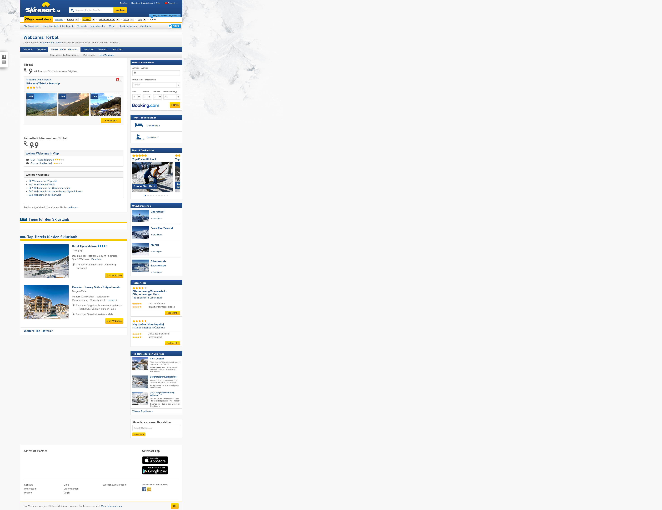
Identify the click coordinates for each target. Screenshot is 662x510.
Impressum (30, 488)
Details (95, 259)
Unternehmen (71, 488)
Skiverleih (102, 49)
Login (67, 492)
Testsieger (124, 3)
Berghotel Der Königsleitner (163, 377)
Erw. (134, 92)
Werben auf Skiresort (114, 484)
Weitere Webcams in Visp (42, 153)
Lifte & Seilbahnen (127, 26)
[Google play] (155, 473)
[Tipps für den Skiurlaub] (174, 26)
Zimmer (156, 92)
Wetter (112, 26)
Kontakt (28, 484)
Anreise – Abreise (140, 68)
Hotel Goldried (157, 359)
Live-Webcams (107, 55)
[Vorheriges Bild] (134, 176)
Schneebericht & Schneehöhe (64, 55)
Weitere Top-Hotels (37, 331)
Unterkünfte (146, 26)
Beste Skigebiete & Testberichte (58, 26)
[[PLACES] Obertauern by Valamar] (140, 398)
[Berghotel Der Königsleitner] (140, 381)
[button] (145, 105)
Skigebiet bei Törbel (51, 42)
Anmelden (139, 434)
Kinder (146, 92)
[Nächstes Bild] (177, 176)
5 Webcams (111, 120)
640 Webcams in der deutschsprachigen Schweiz (55, 191)
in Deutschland (154, 297)
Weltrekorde (148, 3)
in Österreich (158, 327)
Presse (28, 492)
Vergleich (82, 26)
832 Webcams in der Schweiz (45, 194)
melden (72, 207)
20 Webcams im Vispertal (43, 181)
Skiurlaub (27, 49)
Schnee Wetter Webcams (64, 49)
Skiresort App (151, 451)
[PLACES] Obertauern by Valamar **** (162, 393)
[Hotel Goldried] (140, 363)
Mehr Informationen (112, 506)
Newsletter (135, 3)
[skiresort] (43, 8)
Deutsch (171, 3)
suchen (175, 105)
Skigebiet (41, 49)
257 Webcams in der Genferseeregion (50, 188)
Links (66, 484)
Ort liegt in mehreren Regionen (164, 15)
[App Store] (155, 464)
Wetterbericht (89, 55)
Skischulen (117, 49)
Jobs (158, 3)
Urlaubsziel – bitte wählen (144, 80)
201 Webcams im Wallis (42, 184)
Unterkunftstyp (170, 92)
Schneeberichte (97, 26)
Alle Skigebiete (31, 26)
